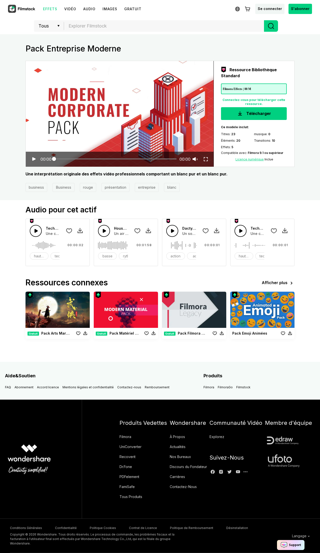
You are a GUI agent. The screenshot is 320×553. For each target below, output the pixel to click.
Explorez (217, 437)
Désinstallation (237, 528)
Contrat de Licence (143, 528)
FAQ (8, 387)
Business (63, 187)
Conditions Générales (26, 528)
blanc (171, 187)
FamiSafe (127, 487)
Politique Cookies (103, 528)
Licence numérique (250, 159)
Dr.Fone (126, 467)
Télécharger (258, 113)
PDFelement (129, 477)
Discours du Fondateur (188, 467)
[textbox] (164, 26)
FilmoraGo (225, 387)
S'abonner (300, 8)
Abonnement (24, 387)
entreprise (147, 187)
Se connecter (270, 8)
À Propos (177, 437)
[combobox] (164, 26)
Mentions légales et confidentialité (88, 387)
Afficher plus (275, 282)
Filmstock (243, 387)
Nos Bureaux (180, 457)
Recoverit (128, 457)
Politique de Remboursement (191, 528)
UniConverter (131, 447)
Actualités (178, 447)
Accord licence (48, 387)
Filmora (209, 387)
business (36, 187)
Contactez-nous (129, 387)
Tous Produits (131, 497)
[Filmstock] (22, 9)
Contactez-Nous (183, 487)
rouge (88, 187)
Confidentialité (66, 528)
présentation (115, 187)
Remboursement (157, 387)
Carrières (177, 477)
